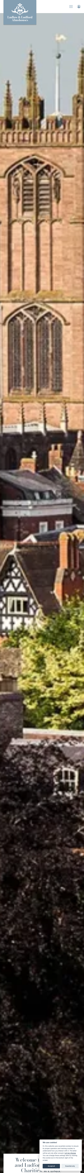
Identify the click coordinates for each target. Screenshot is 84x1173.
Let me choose (70, 1153)
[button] (71, 6)
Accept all (51, 1166)
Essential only (70, 1166)
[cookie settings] (82, 1171)
